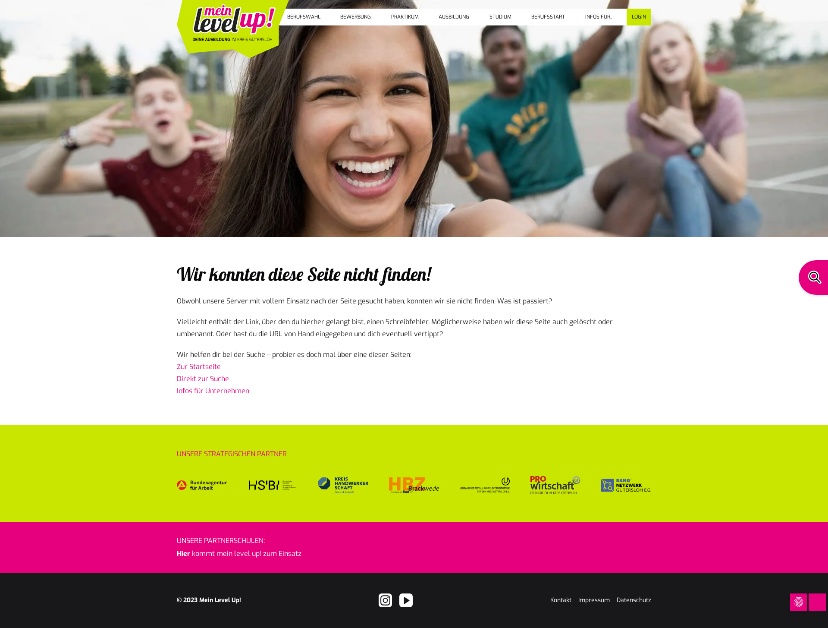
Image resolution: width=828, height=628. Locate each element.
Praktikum (405, 16)
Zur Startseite (199, 366)
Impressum (594, 600)
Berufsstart (548, 16)
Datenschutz (634, 600)
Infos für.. (598, 16)
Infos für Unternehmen (213, 390)
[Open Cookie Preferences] (798, 602)
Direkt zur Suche (203, 378)
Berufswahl (303, 16)
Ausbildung (454, 16)
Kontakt (560, 600)
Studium (500, 16)
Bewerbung (355, 16)
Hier (183, 553)
